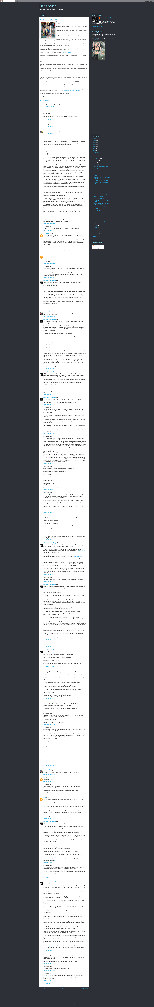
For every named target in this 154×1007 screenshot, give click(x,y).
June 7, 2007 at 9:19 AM (49, 252)
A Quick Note (97, 223)
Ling (44, 797)
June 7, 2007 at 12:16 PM (49, 433)
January (97, 233)
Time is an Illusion (98, 188)
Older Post (85, 989)
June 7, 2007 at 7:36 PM (49, 698)
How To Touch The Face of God (101, 219)
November (97, 154)
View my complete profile (97, 26)
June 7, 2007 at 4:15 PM (49, 581)
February (97, 231)
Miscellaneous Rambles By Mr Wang (102, 194)
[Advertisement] (102, 73)
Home (64, 989)
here (55, 860)
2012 (94, 140)
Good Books (97, 208)
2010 (94, 144)
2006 (94, 236)
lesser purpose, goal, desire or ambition (71, 90)
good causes (82, 550)
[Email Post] (43, 96)
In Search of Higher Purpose (100, 212)
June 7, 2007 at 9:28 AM (49, 277)
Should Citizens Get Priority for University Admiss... (101, 204)
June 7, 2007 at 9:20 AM (49, 263)
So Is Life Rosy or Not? (99, 217)
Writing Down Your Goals (100, 170)
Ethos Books (109, 38)
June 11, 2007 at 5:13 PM (49, 980)
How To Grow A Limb (99, 186)
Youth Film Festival (98, 196)
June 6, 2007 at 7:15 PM (49, 106)
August (96, 160)
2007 (94, 151)
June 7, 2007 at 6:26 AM (49, 223)
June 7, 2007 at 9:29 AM (49, 308)
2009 (94, 146)
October (97, 156)
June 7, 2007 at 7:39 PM (49, 710)
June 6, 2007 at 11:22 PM (49, 148)
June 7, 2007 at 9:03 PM (49, 743)
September (97, 158)
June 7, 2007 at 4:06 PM (49, 574)
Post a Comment (46, 983)
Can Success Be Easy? (99, 221)
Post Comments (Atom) (67, 994)
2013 (94, 138)
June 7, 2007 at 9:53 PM (49, 753)
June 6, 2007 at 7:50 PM (49, 126)
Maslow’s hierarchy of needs (66, 52)
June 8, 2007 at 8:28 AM (49, 774)
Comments (96, 248)
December (97, 152)
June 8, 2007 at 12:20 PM (49, 878)
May (96, 225)
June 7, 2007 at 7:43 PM (49, 724)
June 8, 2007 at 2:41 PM (49, 950)
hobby (70, 546)
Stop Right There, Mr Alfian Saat (101, 206)
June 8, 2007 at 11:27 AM (49, 818)
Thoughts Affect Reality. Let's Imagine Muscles (101, 167)
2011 (94, 142)
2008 (94, 149)
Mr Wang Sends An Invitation (101, 180)
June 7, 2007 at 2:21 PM (49, 512)
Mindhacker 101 (98, 192)
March (96, 229)
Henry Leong (46, 129)
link (81, 558)
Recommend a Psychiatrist (100, 215)
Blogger (85, 1003)
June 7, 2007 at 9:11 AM (49, 230)
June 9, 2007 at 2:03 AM (49, 970)
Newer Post (43, 989)
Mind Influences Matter (99, 172)
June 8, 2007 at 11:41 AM (49, 862)
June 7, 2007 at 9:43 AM (49, 368)
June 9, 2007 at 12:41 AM (49, 963)
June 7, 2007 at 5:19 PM (49, 646)
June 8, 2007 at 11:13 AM (49, 794)
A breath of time (47, 233)
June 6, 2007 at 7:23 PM (49, 119)
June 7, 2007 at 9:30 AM (49, 316)
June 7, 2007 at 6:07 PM (49, 666)
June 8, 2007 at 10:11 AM (49, 781)
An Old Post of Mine (99, 198)
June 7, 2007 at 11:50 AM (49, 404)
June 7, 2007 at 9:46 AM (49, 386)
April (96, 227)
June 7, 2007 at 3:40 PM (49, 539)
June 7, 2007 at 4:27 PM (49, 639)
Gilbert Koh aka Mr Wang (49, 280)
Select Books (95, 39)
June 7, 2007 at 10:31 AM (49, 394)
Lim (44, 777)
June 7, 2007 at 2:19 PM (49, 489)
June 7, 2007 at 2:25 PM (49, 530)
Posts (95, 245)
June (96, 165)
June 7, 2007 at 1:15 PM (49, 463)
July (96, 162)
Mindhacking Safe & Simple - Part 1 (102, 190)
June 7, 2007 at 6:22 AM (49, 215)
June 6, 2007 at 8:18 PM (49, 133)
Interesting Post (98, 210)
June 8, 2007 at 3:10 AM (49, 765)
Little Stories (47, 6)
